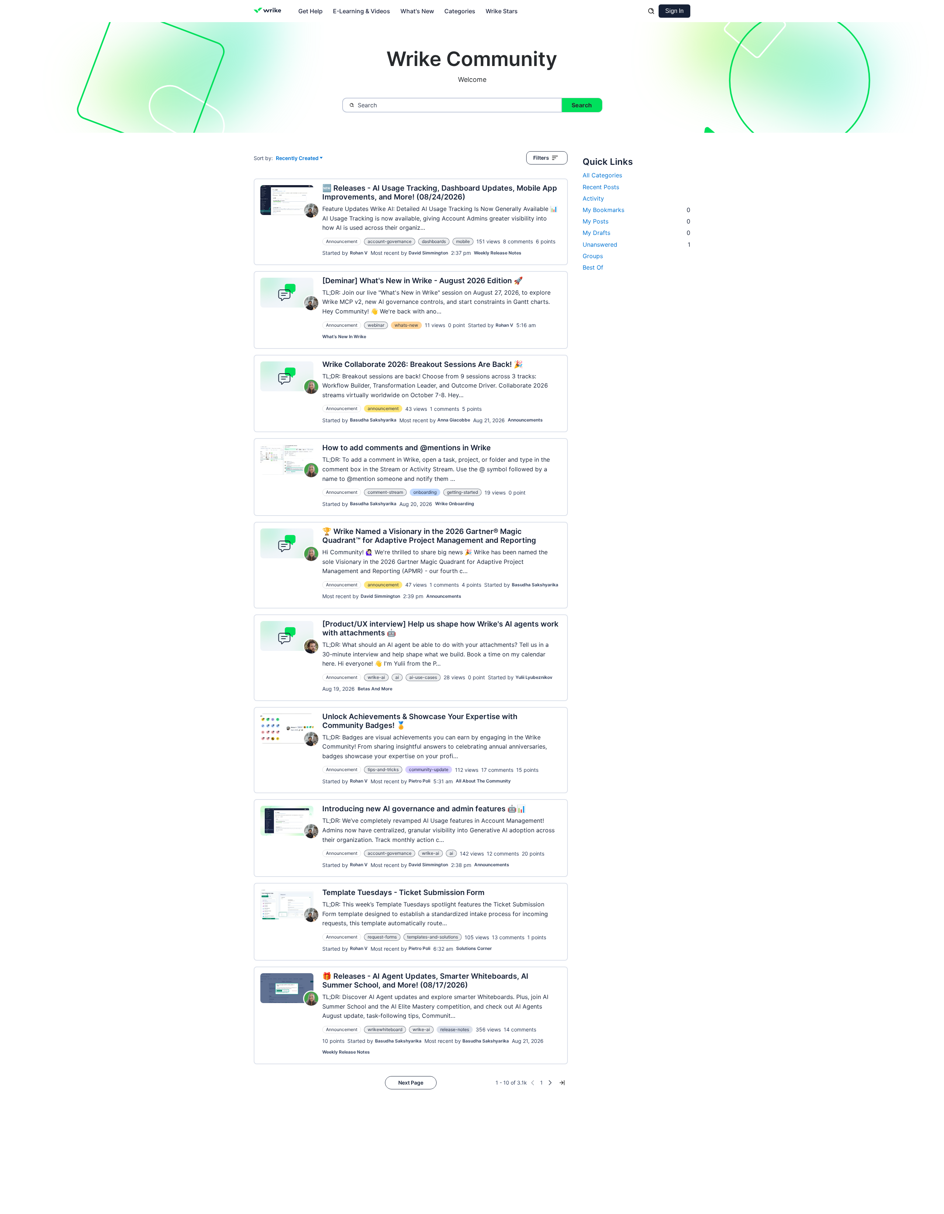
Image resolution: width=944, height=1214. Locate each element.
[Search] (651, 11)
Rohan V (359, 253)
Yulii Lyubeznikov (534, 677)
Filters (541, 158)
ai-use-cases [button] (423, 677)
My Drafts (636, 232)
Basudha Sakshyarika (373, 420)
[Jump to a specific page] (562, 1083)
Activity (593, 198)
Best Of (593, 267)
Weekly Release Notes (497, 253)
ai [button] (397, 677)
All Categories (602, 175)
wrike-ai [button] (376, 677)
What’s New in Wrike (344, 336)
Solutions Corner (474, 948)
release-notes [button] (454, 1029)
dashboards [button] (434, 241)
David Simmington (428, 253)
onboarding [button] (425, 492)
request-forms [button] (382, 937)
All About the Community (483, 781)
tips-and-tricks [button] (383, 769)
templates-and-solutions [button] (432, 937)
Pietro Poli (419, 781)
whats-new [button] (406, 325)
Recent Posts (601, 187)
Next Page (410, 1082)
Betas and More (375, 688)
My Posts (636, 221)
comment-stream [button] (385, 492)
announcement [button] (383, 408)
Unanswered (636, 244)
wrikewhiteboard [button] (385, 1029)
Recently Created (297, 158)
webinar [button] (376, 325)
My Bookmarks (636, 210)
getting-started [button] (462, 492)
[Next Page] (550, 1083)
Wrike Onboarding (454, 503)
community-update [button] (428, 769)
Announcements (525, 420)
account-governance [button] (390, 241)
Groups (593, 256)
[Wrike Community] (269, 11)
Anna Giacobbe (453, 420)
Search (582, 105)
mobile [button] (463, 241)
